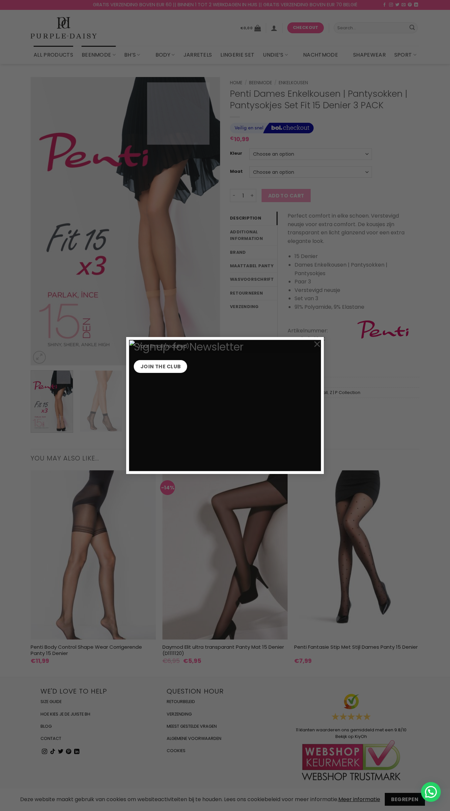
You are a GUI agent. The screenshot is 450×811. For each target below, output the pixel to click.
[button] (431, 792)
